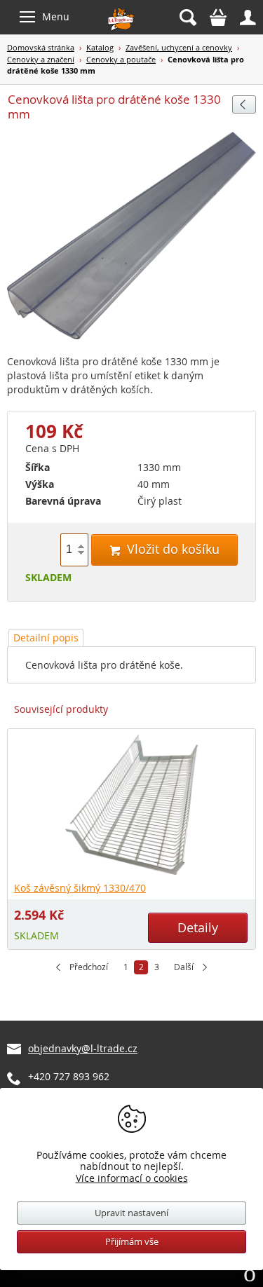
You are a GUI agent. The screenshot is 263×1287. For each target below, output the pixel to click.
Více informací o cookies (132, 1178)
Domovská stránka (40, 47)
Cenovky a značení (40, 59)
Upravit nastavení (131, 1212)
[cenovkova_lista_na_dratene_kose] (131, 236)
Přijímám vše (132, 1241)
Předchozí (88, 967)
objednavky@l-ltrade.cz (82, 1048)
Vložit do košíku (164, 548)
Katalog (100, 47)
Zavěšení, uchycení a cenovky (179, 47)
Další (184, 967)
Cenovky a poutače (121, 59)
